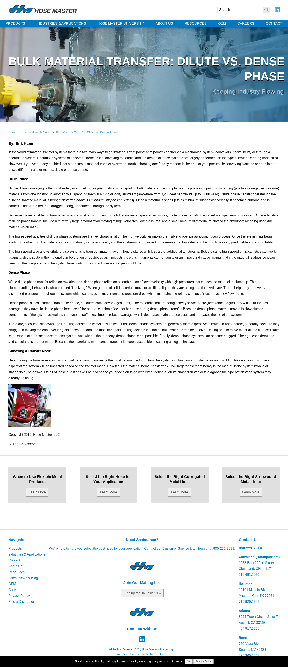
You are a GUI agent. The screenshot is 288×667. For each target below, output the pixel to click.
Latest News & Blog (23, 578)
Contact (274, 23)
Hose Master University (121, 23)
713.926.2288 (249, 601)
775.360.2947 (249, 655)
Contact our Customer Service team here (174, 548)
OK (189, 661)
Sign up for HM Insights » (142, 593)
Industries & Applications (61, 23)
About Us (164, 23)
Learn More (37, 492)
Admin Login (167, 649)
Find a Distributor (21, 601)
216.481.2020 (249, 574)
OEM (222, 23)
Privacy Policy (19, 595)
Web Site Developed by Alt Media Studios (142, 654)
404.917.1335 (249, 628)
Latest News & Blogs (36, 132)
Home (12, 132)
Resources (196, 23)
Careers (245, 23)
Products (15, 23)
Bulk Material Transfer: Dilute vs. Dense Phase (87, 132)
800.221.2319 (250, 548)
